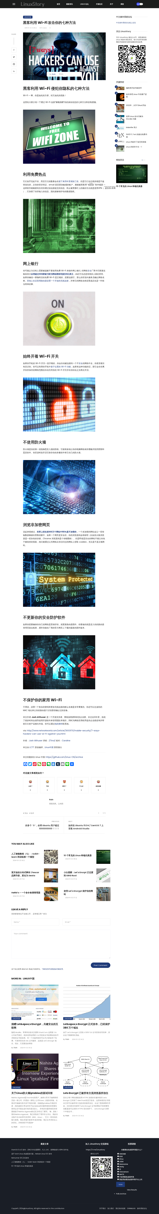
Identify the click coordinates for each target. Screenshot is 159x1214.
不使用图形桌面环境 (126, 1177)
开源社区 (99, 4)
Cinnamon (124, 1172)
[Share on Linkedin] (13, 71)
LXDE (121, 1161)
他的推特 (59, 723)
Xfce (121, 1159)
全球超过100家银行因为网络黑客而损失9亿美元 (52, 274)
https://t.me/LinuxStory (95, 1150)
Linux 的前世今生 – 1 (134, 147)
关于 (111, 4)
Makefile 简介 (131, 127)
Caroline (66, 740)
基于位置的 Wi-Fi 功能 (61, 366)
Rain (54, 74)
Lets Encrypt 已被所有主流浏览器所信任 (85, 1093)
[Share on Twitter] (13, 57)
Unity (121, 1167)
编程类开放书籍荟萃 (134, 88)
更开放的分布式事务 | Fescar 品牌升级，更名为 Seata (25, 874)
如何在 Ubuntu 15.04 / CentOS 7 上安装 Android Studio (85, 827)
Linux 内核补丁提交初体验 (136, 142)
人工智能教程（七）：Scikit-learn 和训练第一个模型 (25, 855)
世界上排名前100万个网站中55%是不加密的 (56, 531)
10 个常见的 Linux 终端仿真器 (78, 855)
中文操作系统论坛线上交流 (126, 23)
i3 (120, 1169)
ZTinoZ (52, 740)
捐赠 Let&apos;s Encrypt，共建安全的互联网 (34, 1025)
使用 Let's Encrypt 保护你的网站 (78, 893)
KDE (121, 1156)
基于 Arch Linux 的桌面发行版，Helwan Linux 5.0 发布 (31, 1154)
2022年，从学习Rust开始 (136, 105)
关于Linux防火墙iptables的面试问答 (32, 1093)
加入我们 (110, 1208)
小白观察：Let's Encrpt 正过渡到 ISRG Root (78, 874)
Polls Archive (121, 1194)
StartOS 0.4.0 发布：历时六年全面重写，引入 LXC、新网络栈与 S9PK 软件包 (39, 1150)
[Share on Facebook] (13, 50)
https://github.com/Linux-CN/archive (64, 757)
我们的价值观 (120, 1208)
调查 (122, 4)
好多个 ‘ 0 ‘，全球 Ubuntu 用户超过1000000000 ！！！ (42, 827)
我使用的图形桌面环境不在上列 (130, 1179)
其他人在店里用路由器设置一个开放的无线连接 (48, 280)
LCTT (32, 747)
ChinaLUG (131, 1208)
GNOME (122, 1154)
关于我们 (102, 1208)
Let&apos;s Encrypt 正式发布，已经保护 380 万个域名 (86, 1025)
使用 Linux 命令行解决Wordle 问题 (134, 117)
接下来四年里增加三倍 (68, 181)
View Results (132, 1190)
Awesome (123, 1164)
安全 (89, 270)
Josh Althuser (35, 740)
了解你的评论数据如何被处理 (52, 969)
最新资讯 (69, 4)
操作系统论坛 (142, 1208)
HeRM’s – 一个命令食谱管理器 (25, 892)
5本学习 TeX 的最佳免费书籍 (136, 135)
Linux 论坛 (84, 4)
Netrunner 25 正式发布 (20, 1158)
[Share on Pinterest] (13, 64)
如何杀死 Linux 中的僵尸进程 (136, 95)
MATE (121, 1174)
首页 (58, 4)
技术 (32, 813)
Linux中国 (27, 17)
